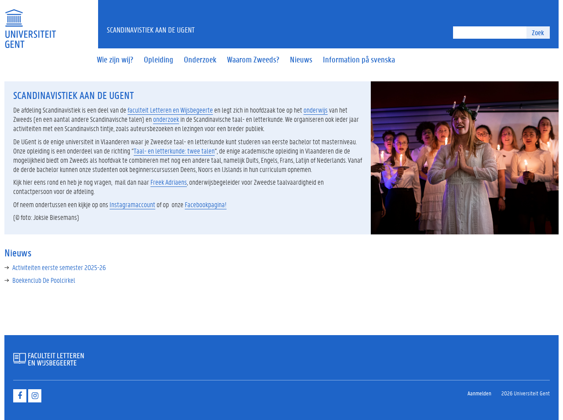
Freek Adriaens (168, 181)
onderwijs (315, 109)
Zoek (538, 32)
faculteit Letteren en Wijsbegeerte (170, 109)
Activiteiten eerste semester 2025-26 (59, 267)
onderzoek (166, 119)
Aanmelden (479, 393)
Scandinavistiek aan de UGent (151, 29)
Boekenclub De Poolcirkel (43, 280)
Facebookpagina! (206, 204)
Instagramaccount (132, 204)
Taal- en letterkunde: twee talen (174, 150)
